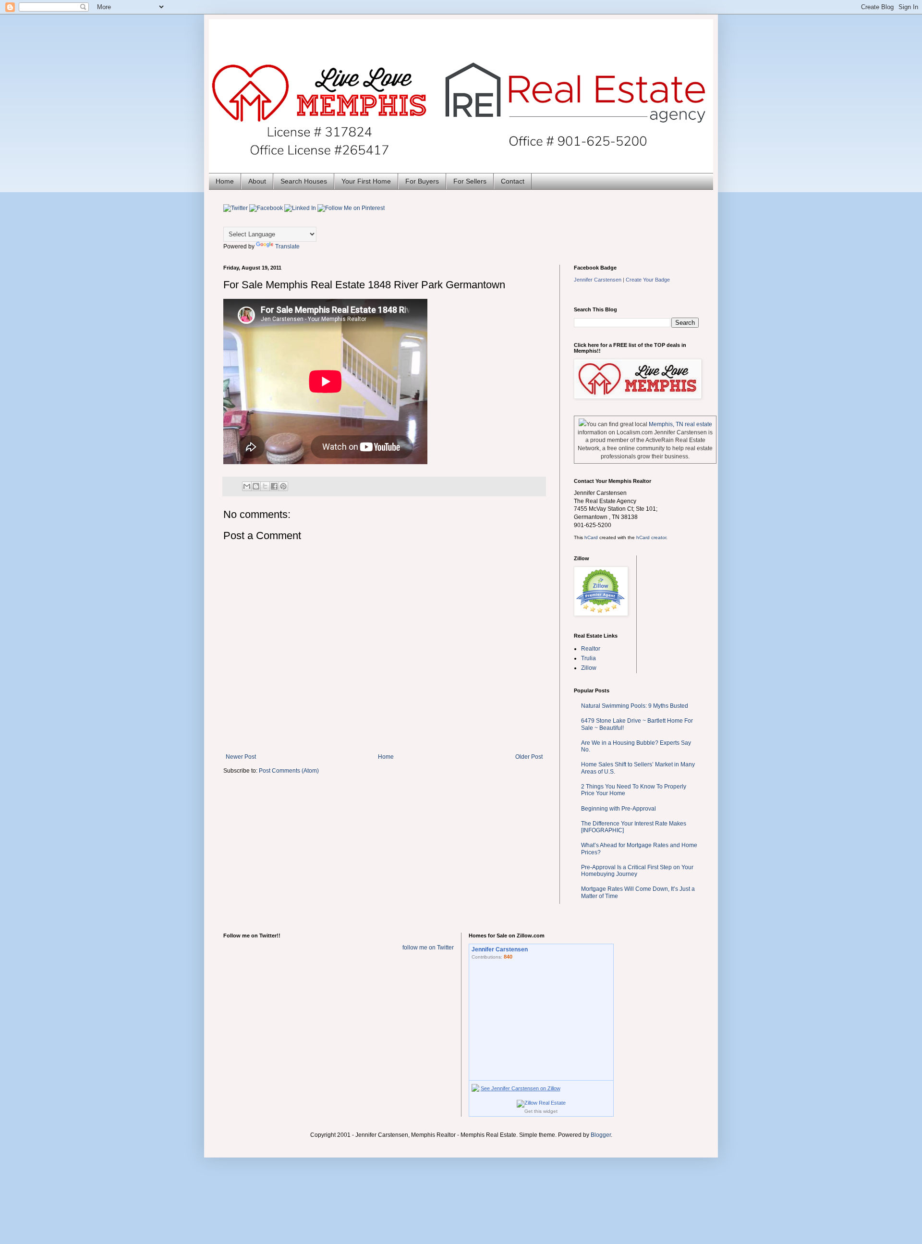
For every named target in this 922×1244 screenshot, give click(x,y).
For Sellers (469, 181)
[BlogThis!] (256, 486)
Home (225, 181)
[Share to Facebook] (274, 486)
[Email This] (247, 486)
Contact (512, 181)
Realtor (590, 648)
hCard (591, 537)
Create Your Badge (648, 280)
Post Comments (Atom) (289, 770)
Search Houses (303, 181)
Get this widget (541, 1111)
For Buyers (422, 181)
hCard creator (651, 537)
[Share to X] (265, 486)
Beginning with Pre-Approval (618, 808)
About (257, 181)
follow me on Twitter (428, 947)
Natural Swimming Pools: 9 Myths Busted (634, 705)
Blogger (601, 1135)
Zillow (588, 668)
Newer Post (241, 756)
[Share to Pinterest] (283, 486)
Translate (287, 246)
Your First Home (366, 181)
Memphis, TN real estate (680, 424)
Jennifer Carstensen (597, 280)
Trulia (588, 658)
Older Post (529, 756)
